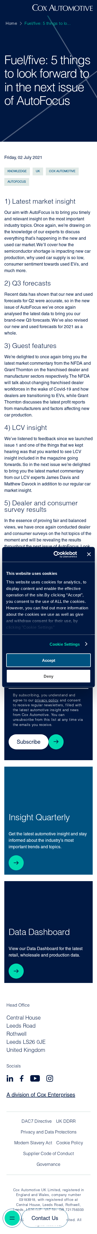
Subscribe (28, 742)
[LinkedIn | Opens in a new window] (9, 1079)
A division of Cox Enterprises (40, 1095)
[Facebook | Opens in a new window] (22, 1079)
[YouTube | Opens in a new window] (35, 1079)
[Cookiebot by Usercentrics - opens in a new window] (57, 554)
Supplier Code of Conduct (48, 1154)
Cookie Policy (69, 1143)
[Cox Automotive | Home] (62, 10)
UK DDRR (66, 1122)
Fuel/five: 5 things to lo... (48, 24)
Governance (48, 1165)
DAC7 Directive (37, 1122)
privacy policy (47, 700)
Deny (48, 676)
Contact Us (45, 1218)
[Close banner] (89, 554)
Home (11, 24)
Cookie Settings (65, 644)
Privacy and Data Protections (49, 1132)
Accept (48, 660)
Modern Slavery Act (33, 1143)
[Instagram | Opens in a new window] (49, 1079)
